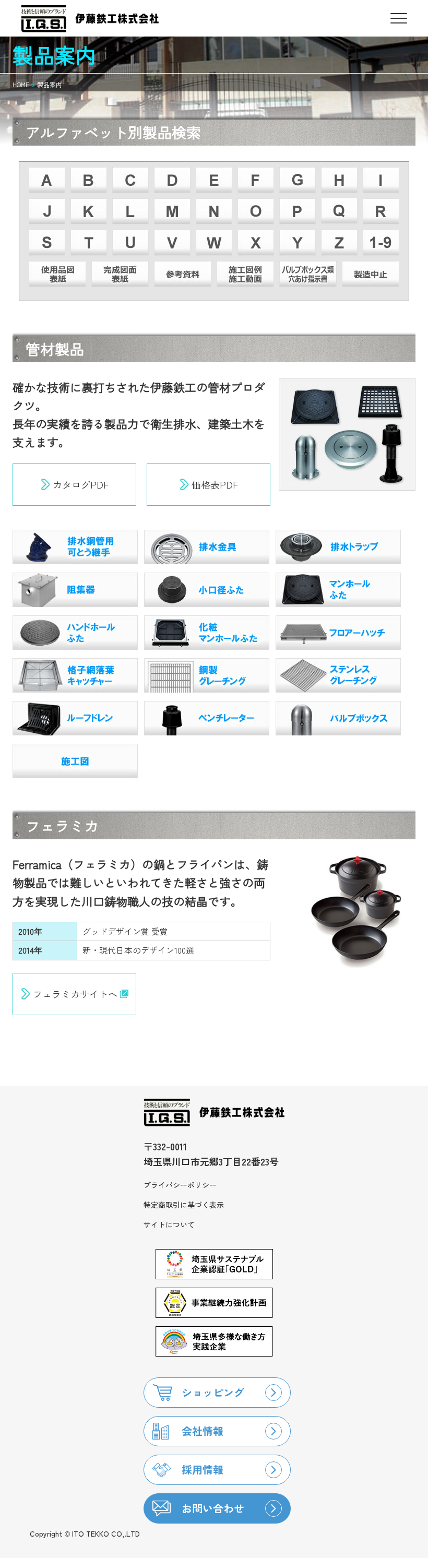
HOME (21, 84)
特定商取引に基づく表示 (184, 1204)
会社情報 (202, 1430)
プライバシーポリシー (180, 1185)
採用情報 (202, 1469)
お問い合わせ (213, 1508)
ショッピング (213, 1392)
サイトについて (169, 1224)
